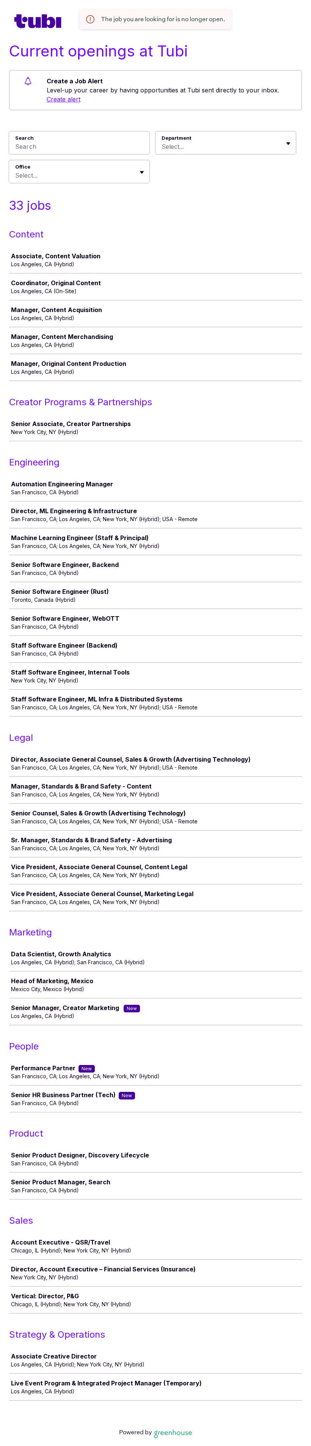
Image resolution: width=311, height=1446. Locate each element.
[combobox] (162, 146)
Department (177, 138)
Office (22, 167)
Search (24, 138)
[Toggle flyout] (288, 143)
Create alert (63, 99)
